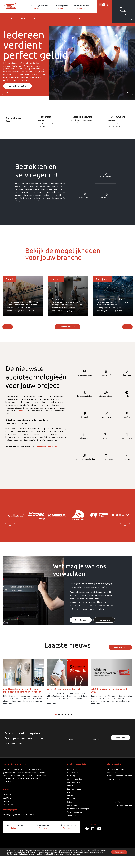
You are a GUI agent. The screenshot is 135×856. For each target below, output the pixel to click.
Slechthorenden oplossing (85, 459)
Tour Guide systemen (106, 459)
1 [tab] (57, 714)
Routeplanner (8, 804)
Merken (24, 19)
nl (103, 5)
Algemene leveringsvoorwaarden (119, 776)
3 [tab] (64, 714)
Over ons (68, 19)
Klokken (127, 396)
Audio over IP (106, 375)
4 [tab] (67, 714)
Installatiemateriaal (84, 396)
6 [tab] (73, 714)
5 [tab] (70, 714)
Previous (7, 92)
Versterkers (127, 459)
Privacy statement (113, 779)
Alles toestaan (119, 852)
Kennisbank (38, 19)
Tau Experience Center (115, 769)
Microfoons (126, 417)
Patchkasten (127, 438)
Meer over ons (104, 620)
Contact (95, 19)
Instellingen (76, 854)
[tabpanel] (11, 515)
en (100, 5)
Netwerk (106, 438)
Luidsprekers (106, 417)
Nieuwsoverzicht (120, 647)
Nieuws (82, 19)
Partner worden (84, 198)
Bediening (127, 375)
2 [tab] (61, 714)
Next (128, 92)
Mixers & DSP (85, 438)
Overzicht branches (67, 327)
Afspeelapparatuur (85, 375)
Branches (54, 19)
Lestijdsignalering (84, 417)
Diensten (10, 19)
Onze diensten (14, 80)
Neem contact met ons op (46, 446)
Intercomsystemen (106, 396)
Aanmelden (120, 738)
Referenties (105, 198)
